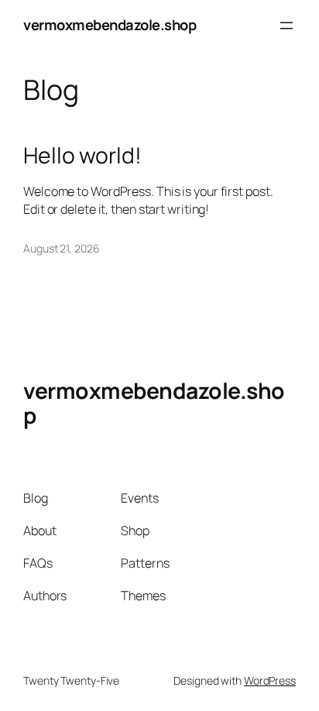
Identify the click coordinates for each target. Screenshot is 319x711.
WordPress (270, 680)
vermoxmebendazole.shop (109, 25)
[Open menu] (286, 25)
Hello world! (82, 155)
